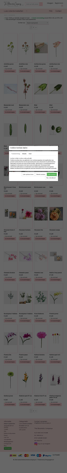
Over (30, 154)
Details (24, 154)
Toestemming (15, 154)
